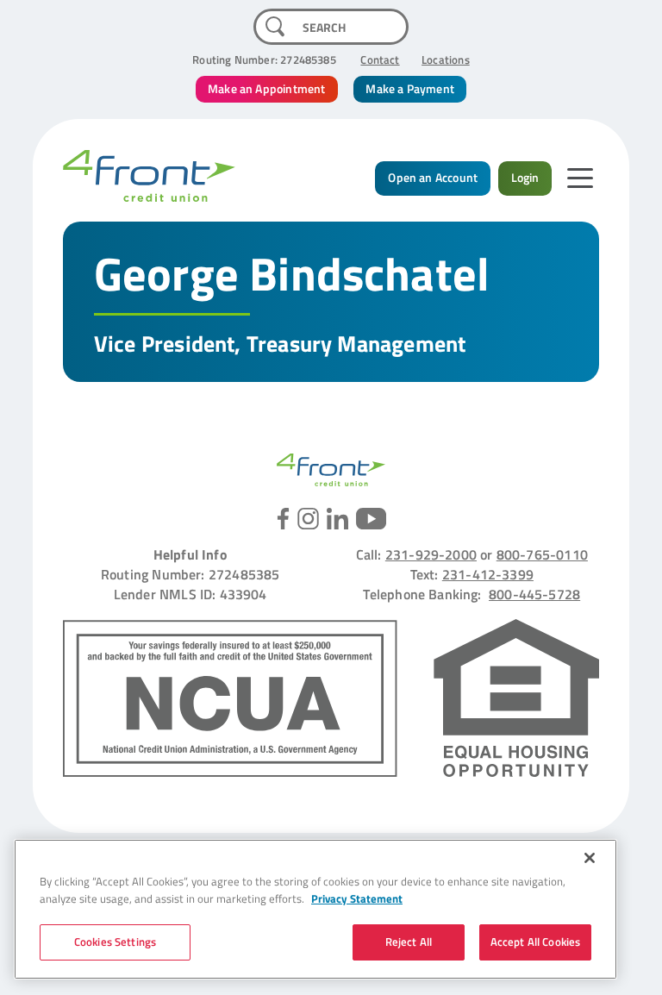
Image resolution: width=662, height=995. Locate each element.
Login (525, 177)
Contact (379, 59)
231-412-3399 (488, 574)
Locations (446, 59)
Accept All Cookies (535, 941)
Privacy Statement (357, 898)
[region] (315, 909)
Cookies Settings (115, 941)
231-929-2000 (431, 554)
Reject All (408, 941)
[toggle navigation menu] (579, 178)
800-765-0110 (542, 554)
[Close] (590, 858)
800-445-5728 (534, 594)
